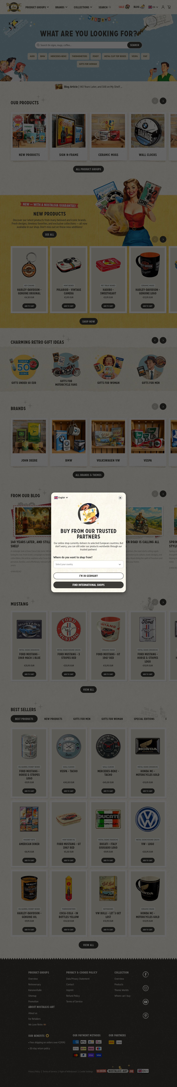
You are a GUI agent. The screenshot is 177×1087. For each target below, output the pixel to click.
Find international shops (88, 585)
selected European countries (105, 543)
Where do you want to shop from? (72, 557)
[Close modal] (120, 498)
